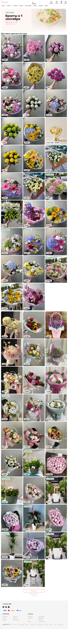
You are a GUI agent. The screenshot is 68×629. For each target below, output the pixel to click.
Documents (41, 616)
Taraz (55, 624)
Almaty (10, 624)
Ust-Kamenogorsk (39, 624)
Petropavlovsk (21, 624)
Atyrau (27, 624)
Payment (15, 616)
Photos (4, 618)
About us (30, 618)
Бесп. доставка (28, 5)
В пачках (15, 5)
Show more (34, 591)
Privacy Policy (42, 621)
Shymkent (32, 624)
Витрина (21, 5)
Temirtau (51, 624)
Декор (46, 5)
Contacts (30, 616)
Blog (29, 621)
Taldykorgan (60, 624)
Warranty (5, 616)
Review (4, 620)
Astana (15, 624)
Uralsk (46, 624)
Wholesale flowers (41, 618)
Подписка (41, 5)
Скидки (35, 5)
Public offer (16, 620)
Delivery (15, 618)
